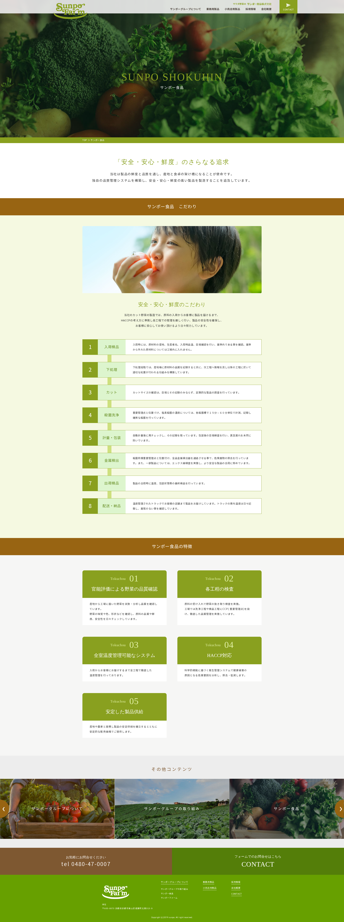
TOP (84, 140)
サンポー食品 (167, 893)
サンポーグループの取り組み (174, 889)
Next (339, 809)
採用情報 (250, 9)
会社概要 (266, 9)
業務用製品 (212, 9)
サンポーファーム (169, 898)
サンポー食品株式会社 (70, 11)
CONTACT (288, 9)
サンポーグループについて (185, 9)
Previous (4, 809)
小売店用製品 (232, 9)
